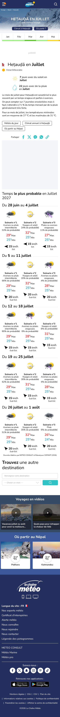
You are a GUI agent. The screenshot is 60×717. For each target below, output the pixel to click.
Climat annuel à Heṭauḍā (37, 123)
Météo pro (7, 657)
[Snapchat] (26, 670)
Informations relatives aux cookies (18, 698)
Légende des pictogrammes (17, 638)
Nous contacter (10, 634)
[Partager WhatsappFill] (41, 137)
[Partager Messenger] (35, 137)
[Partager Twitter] (29, 137)
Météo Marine (9, 652)
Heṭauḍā (15, 10)
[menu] (4, 4)
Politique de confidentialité (47, 698)
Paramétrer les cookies (15, 703)
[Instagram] (33, 670)
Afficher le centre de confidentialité (42, 703)
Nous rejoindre (10, 629)
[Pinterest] (40, 670)
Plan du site (45, 694)
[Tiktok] (47, 670)
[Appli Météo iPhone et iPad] (20, 685)
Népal (9, 10)
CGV (35, 694)
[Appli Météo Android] (40, 685)
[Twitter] (19, 670)
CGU (29, 694)
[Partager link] (47, 137)
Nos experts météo (12, 610)
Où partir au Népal (13, 128)
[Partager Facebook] (23, 137)
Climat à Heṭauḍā (22, 28)
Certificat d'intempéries (15, 615)
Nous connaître (10, 624)
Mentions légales (17, 694)
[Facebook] (12, 670)
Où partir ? (41, 28)
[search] (55, 4)
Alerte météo (9, 620)
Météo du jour (11, 123)
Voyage (3, 10)
